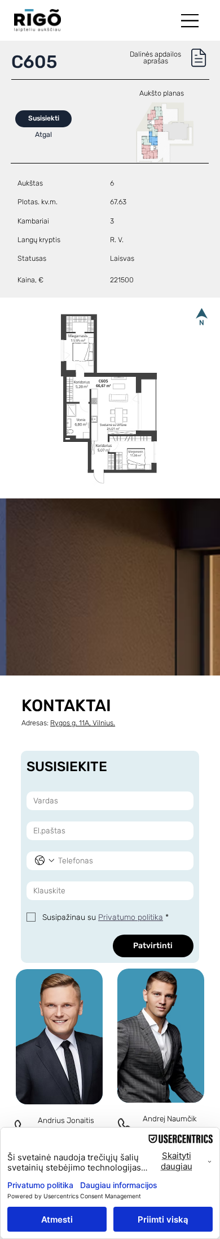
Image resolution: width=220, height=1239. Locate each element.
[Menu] (191, 20)
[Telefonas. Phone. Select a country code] (44, 860)
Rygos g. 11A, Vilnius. (82, 723)
